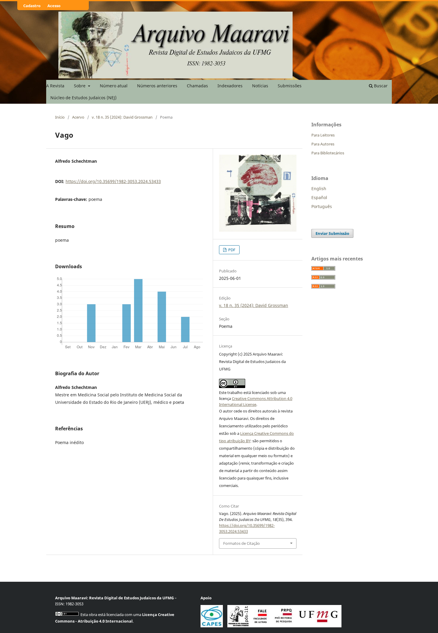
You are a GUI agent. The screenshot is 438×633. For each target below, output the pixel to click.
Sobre (80, 86)
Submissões (290, 86)
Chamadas (197, 86)
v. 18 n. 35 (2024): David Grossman (122, 117)
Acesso (53, 5)
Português (321, 206)
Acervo (78, 117)
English (318, 188)
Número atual (114, 86)
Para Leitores (323, 135)
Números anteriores (157, 86)
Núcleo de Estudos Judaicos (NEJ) (83, 97)
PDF (231, 249)
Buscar (380, 86)
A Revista (55, 86)
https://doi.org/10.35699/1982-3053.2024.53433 (113, 181)
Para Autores (322, 144)
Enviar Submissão (332, 233)
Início (60, 117)
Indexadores (230, 86)
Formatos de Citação (241, 543)
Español (319, 197)
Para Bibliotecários (327, 153)
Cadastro (32, 5)
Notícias (260, 86)
